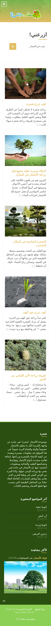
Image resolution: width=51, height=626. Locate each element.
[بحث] (12, 46)
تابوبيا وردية (41, 524)
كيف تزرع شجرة (36, 104)
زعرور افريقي (40, 533)
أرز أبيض (42, 515)
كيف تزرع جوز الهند (34, 312)
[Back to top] (4, 600)
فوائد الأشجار (40, 557)
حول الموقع (40, 609)
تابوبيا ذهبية (41, 506)
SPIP (18, 619)
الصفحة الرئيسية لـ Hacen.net (19, 609)
